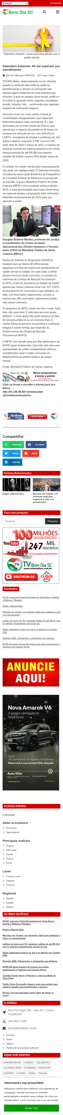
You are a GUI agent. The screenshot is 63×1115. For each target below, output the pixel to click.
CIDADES (28, 1062)
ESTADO (21, 1073)
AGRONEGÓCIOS (12, 1062)
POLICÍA (43, 1073)
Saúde (51, 75)
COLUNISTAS (43, 1062)
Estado (44, 75)
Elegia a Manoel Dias (12, 606)
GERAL (32, 1073)
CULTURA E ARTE (12, 1068)
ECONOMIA (30, 1068)
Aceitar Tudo (31, 1108)
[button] (57, 12)
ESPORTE (9, 1073)
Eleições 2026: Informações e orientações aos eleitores (29, 638)
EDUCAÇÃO (45, 1068)
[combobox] (23, 521)
